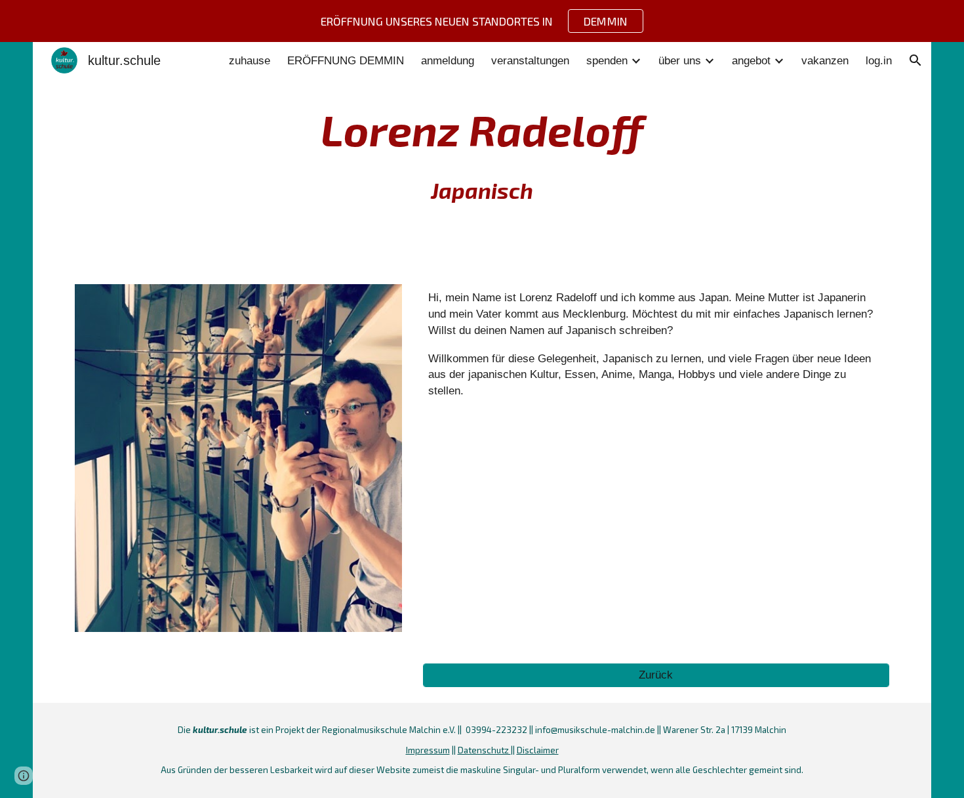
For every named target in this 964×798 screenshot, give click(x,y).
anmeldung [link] (447, 60)
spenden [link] (607, 60)
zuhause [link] (249, 60)
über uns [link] (679, 60)
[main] (482, 155)
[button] (915, 60)
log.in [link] (879, 60)
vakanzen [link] (825, 60)
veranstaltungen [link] (530, 60)
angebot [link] (751, 60)
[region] (482, 21)
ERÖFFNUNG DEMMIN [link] (345, 60)
